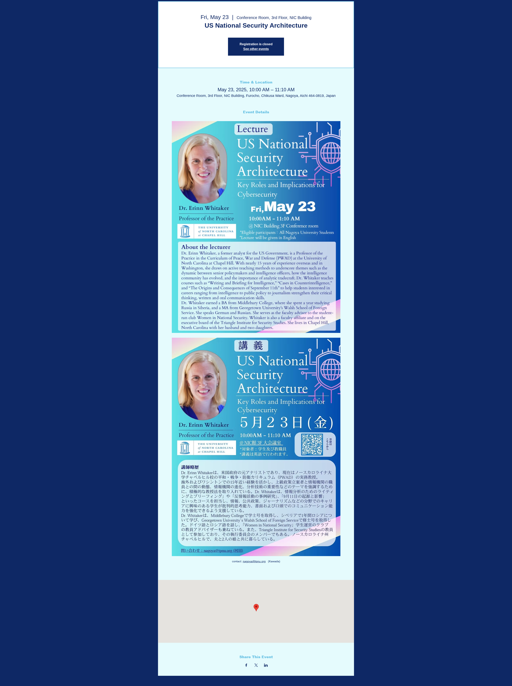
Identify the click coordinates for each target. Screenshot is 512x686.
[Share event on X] (256, 665)
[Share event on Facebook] (246, 665)
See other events (256, 49)
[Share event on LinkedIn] (266, 665)
